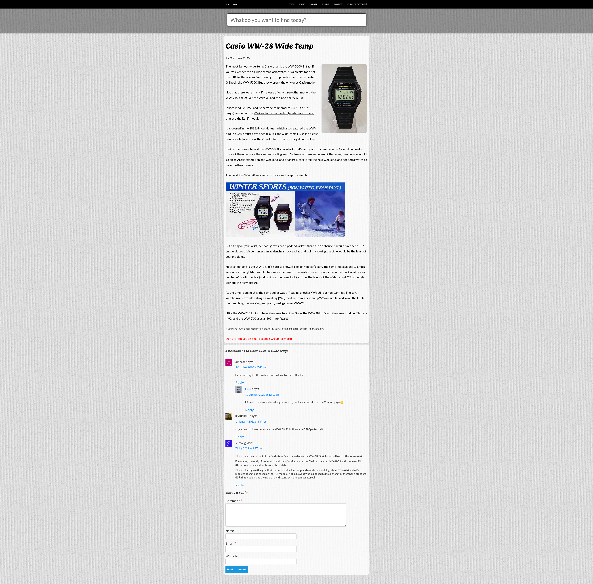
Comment (233, 501)
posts (291, 3)
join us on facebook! (357, 3)
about (302, 3)
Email (230, 543)
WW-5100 (295, 66)
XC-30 (248, 97)
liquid (248, 389)
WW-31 (264, 97)
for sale (313, 3)
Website (231, 556)
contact (338, 3)
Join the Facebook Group (262, 338)
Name (230, 531)
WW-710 (232, 97)
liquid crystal (232, 4)
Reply (239, 382)
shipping (325, 3)
